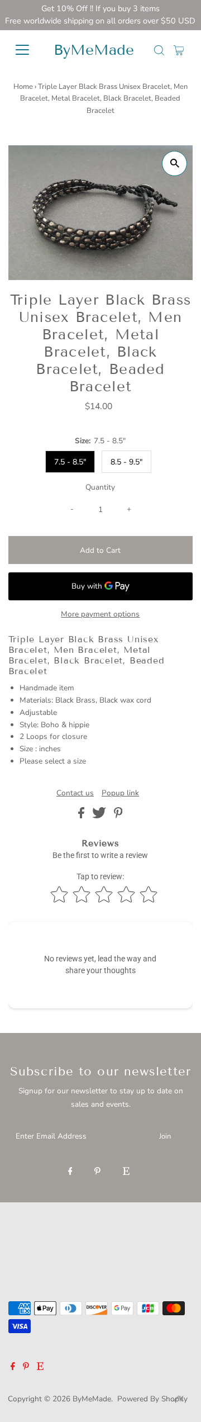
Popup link (120, 793)
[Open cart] (179, 49)
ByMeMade (94, 50)
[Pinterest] (97, 1172)
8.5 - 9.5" (126, 462)
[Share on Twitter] (100, 815)
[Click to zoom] (174, 163)
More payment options (100, 614)
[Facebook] (70, 1172)
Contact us (75, 793)
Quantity (100, 487)
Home (23, 87)
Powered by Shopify (152, 1398)
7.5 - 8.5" (70, 462)
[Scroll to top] (179, 1399)
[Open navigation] (24, 50)
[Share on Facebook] (82, 815)
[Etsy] (126, 1172)
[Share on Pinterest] (118, 815)
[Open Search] (159, 50)
